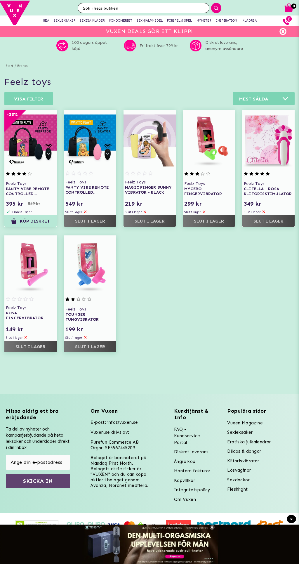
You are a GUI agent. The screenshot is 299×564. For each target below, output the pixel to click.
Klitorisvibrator (243, 461)
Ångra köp (185, 461)
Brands (22, 66)
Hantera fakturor (192, 470)
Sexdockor (238, 480)
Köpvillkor (184, 480)
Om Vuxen (185, 499)
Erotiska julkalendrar (249, 442)
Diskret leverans (191, 451)
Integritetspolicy (192, 489)
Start (9, 66)
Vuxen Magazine (245, 423)
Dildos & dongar (244, 451)
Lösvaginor (239, 470)
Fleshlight (237, 489)
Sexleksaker (240, 432)
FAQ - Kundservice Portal (187, 436)
